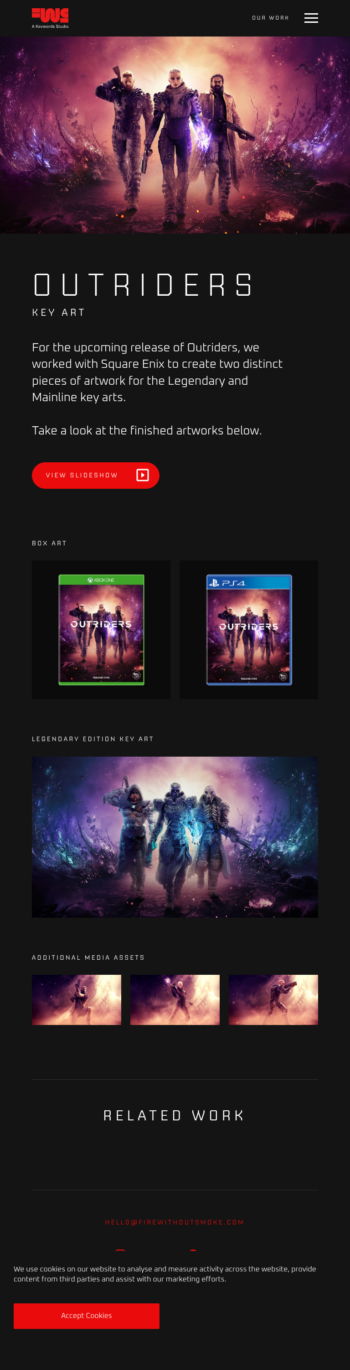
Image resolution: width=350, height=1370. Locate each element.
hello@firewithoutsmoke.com (175, 1222)
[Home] (50, 18)
